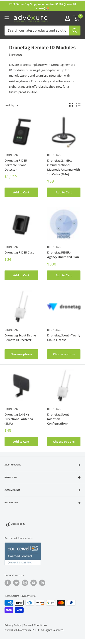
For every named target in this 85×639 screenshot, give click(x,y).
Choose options (21, 354)
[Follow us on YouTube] (33, 583)
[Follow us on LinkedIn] (42, 583)
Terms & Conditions (35, 625)
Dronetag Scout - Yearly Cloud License (63, 337)
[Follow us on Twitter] (16, 583)
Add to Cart (21, 192)
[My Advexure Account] (67, 18)
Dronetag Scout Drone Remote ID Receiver (20, 337)
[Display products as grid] (71, 105)
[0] (77, 18)
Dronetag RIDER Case (19, 252)
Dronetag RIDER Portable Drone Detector (16, 164)
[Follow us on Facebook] (8, 583)
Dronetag (11, 155)
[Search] (74, 30)
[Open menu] (7, 18)
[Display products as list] (78, 105)
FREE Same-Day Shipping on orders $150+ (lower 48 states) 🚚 (42, 6)
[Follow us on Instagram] (25, 583)
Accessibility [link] (18, 523)
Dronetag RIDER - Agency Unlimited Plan (63, 254)
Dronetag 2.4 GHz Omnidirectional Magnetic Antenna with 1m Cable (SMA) (63, 167)
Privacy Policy (13, 625)
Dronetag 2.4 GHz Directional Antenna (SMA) (19, 418)
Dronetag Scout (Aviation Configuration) (58, 418)
